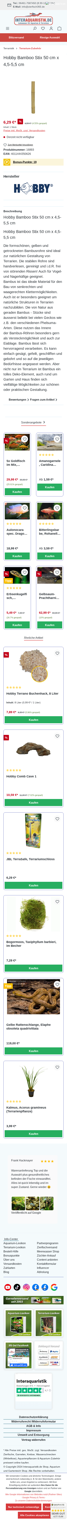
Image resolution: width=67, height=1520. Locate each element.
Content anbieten (47, 1259)
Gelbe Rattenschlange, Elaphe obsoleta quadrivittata (28, 1026)
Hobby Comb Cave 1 (21, 776)
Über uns (9, 1259)
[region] (33, 96)
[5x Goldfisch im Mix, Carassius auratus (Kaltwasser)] (17, 442)
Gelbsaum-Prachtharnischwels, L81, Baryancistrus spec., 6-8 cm (49, 596)
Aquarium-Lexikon (14, 1243)
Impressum (33, 1430)
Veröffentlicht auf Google (22, 1212)
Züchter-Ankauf (46, 1255)
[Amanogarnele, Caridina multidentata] (49, 442)
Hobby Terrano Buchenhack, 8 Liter (32, 693)
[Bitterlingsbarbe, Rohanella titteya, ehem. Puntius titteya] (49, 511)
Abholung (43, 1272)
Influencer (43, 1267)
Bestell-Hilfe (10, 1251)
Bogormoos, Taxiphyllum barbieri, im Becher (31, 943)
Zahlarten (9, 1267)
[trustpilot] (33, 1387)
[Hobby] (33, 189)
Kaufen (17, 491)
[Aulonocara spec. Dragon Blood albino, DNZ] (17, 511)
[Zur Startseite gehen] (33, 18)
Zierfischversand (47, 1247)
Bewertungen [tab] (17, 399)
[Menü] (7, 28)
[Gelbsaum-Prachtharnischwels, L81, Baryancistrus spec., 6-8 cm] (49, 575)
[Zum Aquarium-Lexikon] (18, 1323)
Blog (6, 1272)
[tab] (33, 211)
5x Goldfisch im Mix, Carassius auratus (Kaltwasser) (16, 463)
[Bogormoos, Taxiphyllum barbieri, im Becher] (33, 914)
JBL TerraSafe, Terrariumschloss (30, 859)
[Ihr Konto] (51, 28)
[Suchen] (35, 28)
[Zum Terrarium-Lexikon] (49, 1323)
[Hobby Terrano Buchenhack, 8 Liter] (33, 665)
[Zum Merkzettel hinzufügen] (24, 439)
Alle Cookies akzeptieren (34, 1515)
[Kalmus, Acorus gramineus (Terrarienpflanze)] (33, 1079)
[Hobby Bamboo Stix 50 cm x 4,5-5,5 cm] (33, 96)
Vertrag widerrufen (33, 1439)
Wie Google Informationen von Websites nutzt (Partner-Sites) (33, 1494)
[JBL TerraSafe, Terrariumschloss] (33, 831)
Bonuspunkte (11, 1255)
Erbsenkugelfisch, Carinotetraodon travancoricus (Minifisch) (17, 596)
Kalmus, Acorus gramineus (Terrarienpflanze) (26, 1109)
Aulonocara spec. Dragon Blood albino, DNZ (16, 532)
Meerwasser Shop (48, 1251)
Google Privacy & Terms (33, 1497)
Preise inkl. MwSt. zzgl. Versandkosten (24, 130)
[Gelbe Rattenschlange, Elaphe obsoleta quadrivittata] (33, 996)
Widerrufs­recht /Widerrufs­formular (33, 1421)
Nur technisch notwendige (23, 1507)
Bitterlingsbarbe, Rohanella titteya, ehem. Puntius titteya (49, 532)
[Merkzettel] (43, 28)
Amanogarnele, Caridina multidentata (49, 463)
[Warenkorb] (59, 28)
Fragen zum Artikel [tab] (42, 399)
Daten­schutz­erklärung (33, 1417)
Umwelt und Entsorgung (33, 1434)
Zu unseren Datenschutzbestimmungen (33, 1500)
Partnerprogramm (47, 1243)
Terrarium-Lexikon (14, 1247)
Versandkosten (12, 1263)
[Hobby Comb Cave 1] (33, 748)
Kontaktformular (46, 1263)
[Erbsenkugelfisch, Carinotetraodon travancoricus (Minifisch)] (17, 575)
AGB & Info (33, 1426)
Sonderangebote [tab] (31, 422)
